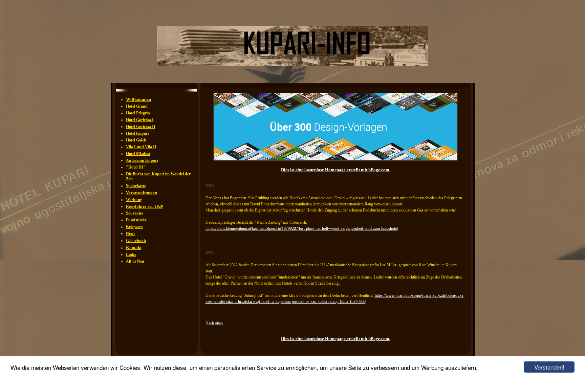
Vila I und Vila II (141, 146)
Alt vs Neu (135, 261)
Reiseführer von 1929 (144, 206)
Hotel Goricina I (140, 119)
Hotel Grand (137, 106)
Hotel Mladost (138, 153)
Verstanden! (549, 367)
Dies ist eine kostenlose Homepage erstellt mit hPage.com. (335, 169)
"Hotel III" (136, 167)
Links (131, 254)
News (130, 233)
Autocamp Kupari (142, 160)
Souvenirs (134, 213)
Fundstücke (136, 220)
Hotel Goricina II (140, 126)
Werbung (134, 199)
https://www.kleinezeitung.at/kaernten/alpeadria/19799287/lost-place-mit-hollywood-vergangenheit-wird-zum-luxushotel (301, 228)
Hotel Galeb (136, 140)
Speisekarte (136, 185)
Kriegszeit (134, 226)
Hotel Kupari (137, 133)
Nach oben (214, 323)
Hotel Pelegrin (138, 113)
